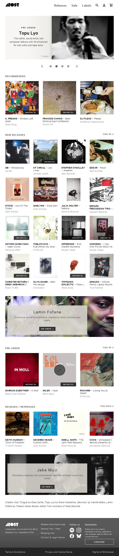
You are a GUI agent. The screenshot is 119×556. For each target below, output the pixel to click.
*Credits (45, 56)
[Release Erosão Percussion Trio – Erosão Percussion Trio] (102, 189)
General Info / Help (50, 528)
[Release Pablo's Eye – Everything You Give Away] (45, 228)
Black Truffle (11, 287)
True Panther (96, 287)
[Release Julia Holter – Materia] (74, 189)
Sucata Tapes (68, 249)
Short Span (48, 393)
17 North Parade (13, 445)
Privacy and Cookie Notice (58, 551)
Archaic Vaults (40, 173)
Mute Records (69, 445)
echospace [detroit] (100, 445)
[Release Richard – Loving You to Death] (97, 370)
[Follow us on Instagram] (79, 530)
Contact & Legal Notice (53, 537)
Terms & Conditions (15, 551)
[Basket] (111, 5)
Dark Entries (96, 170)
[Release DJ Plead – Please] (97, 98)
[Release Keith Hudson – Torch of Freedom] (17, 423)
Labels (86, 5)
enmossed (38, 287)
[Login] (104, 5)
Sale (74, 5)
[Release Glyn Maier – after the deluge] (45, 266)
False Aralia (67, 287)
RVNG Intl (48, 124)
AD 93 (8, 170)
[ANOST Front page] (13, 5)
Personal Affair (12, 249)
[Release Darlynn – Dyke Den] (45, 189)
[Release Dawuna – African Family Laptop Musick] (102, 266)
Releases (60, 5)
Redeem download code (53, 524)
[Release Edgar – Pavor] (102, 152)
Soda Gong (10, 124)
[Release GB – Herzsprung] (17, 152)
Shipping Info (47, 532)
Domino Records (70, 211)
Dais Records (68, 173)
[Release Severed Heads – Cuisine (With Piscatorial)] (45, 423)
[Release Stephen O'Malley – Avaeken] (74, 152)
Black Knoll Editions (15, 393)
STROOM (38, 249)
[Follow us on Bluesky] (79, 536)
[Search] (97, 5)
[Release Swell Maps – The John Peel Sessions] (74, 423)
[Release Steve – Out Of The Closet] (17, 189)
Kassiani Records (98, 211)
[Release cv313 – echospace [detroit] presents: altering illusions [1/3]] (102, 423)
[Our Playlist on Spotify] (72, 530)
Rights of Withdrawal (103, 551)
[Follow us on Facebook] (72, 536)
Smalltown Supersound (92, 121)
